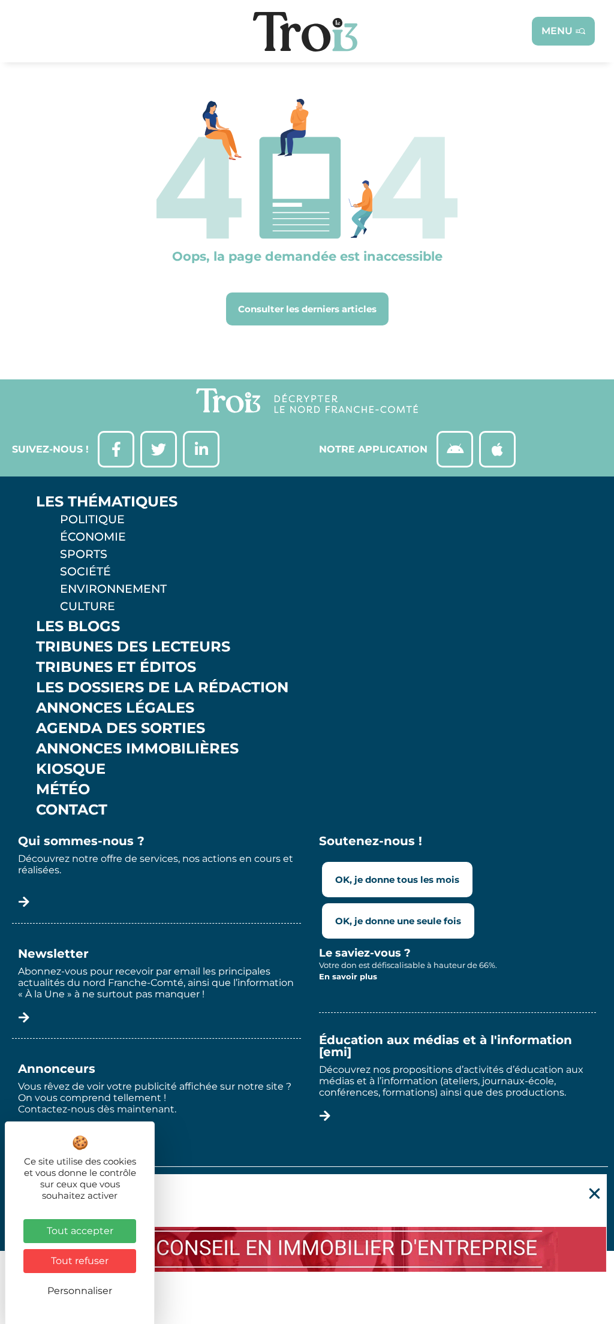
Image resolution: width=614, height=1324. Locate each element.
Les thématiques (106, 501)
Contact (71, 810)
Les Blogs (78, 626)
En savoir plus (348, 976)
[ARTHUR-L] (307, 1249)
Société (85, 571)
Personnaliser (79, 1290)
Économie (93, 536)
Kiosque (71, 769)
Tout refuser (80, 1260)
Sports (83, 554)
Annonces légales (115, 708)
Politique (92, 519)
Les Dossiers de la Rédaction (162, 687)
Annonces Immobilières (137, 748)
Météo (63, 789)
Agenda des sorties (120, 728)
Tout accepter (80, 1230)
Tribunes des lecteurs (133, 647)
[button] (594, 1193)
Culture (87, 606)
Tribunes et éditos (116, 667)
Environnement (113, 588)
